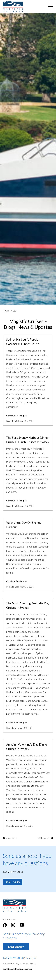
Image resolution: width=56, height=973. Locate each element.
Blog (15, 310)
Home (6, 310)
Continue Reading (15, 415)
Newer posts (11, 838)
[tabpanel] (28, 159)
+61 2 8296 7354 (13, 872)
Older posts (44, 838)
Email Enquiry (12, 881)
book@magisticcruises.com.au (17, 969)
